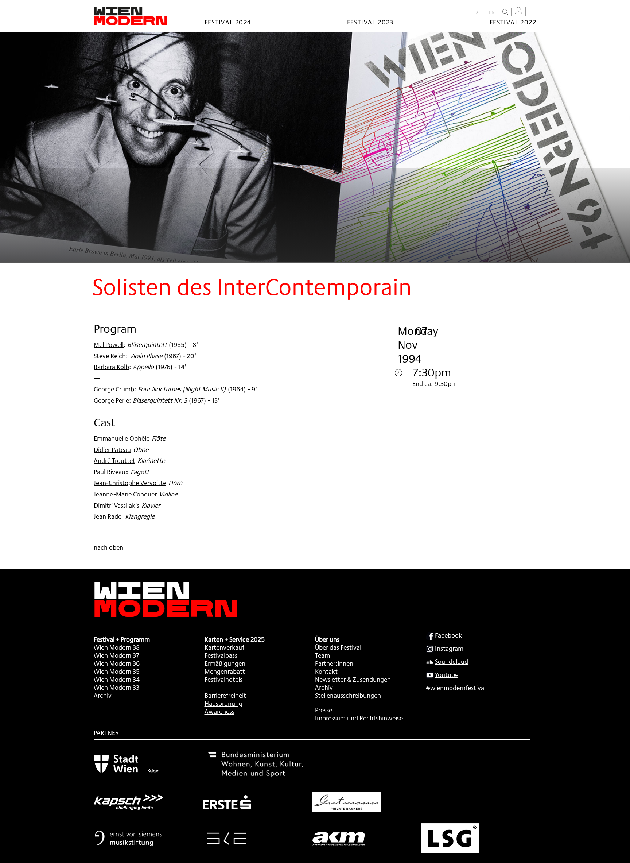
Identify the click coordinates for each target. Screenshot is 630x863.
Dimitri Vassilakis (116, 505)
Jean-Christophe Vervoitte (130, 482)
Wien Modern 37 (116, 655)
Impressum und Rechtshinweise (359, 718)
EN (492, 12)
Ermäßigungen (225, 663)
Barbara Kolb (111, 366)
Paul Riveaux (111, 471)
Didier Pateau (112, 449)
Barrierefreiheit (225, 695)
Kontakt (326, 671)
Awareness (219, 711)
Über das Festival (338, 647)
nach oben (108, 547)
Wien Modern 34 (117, 679)
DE (478, 12)
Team (322, 655)
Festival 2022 (513, 22)
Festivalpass (221, 655)
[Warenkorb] (532, 12)
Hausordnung (223, 703)
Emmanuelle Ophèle (121, 438)
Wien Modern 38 (117, 647)
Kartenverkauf (224, 647)
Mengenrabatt (225, 671)
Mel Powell (109, 344)
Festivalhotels (223, 679)
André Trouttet (114, 460)
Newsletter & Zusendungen (353, 679)
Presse (323, 710)
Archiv (103, 695)
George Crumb (114, 389)
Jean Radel (108, 516)
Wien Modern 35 (117, 671)
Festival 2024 (228, 22)
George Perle (111, 400)
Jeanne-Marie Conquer (125, 494)
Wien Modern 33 (116, 687)
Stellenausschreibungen (348, 695)
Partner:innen (334, 663)
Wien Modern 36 (117, 663)
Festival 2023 (370, 22)
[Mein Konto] (518, 11)
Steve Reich (110, 355)
